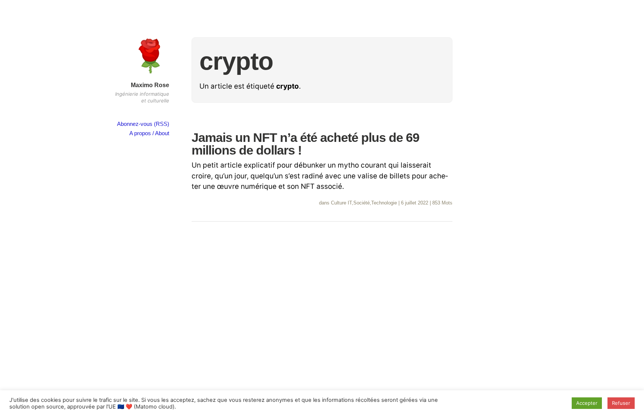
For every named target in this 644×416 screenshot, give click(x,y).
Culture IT (341, 203)
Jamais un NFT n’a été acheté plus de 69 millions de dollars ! (305, 143)
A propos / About (149, 133)
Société (361, 203)
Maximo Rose (150, 85)
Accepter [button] (586, 403)
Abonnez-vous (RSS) (143, 124)
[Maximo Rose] (150, 76)
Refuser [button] (621, 403)
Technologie (384, 203)
